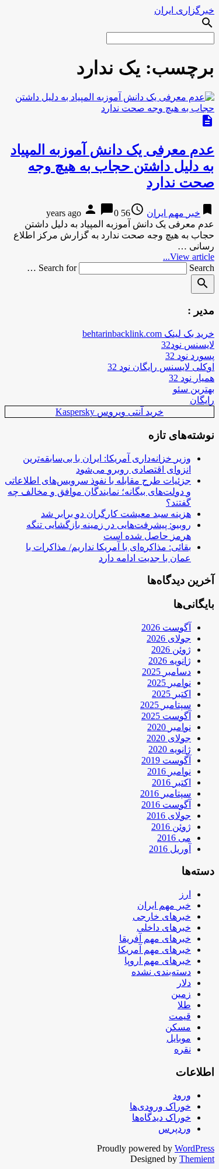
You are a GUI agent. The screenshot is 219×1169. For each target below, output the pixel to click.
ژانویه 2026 (169, 661)
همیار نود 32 (191, 378)
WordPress (194, 1148)
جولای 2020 (169, 738)
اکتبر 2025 (171, 694)
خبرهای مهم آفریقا (155, 938)
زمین (181, 994)
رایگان (202, 400)
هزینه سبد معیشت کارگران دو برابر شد (116, 514)
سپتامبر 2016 (165, 793)
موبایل (178, 1038)
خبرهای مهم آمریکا (154, 950)
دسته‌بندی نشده (161, 972)
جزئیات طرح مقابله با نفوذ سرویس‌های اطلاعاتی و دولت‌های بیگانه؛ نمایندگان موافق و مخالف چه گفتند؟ (98, 492)
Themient (196, 1159)
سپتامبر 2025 (165, 705)
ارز (185, 894)
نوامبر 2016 (169, 771)
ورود (182, 1095)
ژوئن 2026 (171, 649)
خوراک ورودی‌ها (160, 1106)
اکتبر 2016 (171, 782)
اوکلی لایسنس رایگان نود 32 (160, 367)
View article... (188, 257)
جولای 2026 (169, 638)
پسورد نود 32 (189, 356)
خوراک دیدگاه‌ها (161, 1117)
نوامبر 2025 (169, 683)
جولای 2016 (169, 816)
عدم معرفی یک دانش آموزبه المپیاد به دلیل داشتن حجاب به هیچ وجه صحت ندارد (112, 166)
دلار (184, 983)
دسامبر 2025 (166, 672)
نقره (182, 1049)
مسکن (178, 1027)
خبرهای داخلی (164, 927)
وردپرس (174, 1128)
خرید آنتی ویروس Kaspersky (109, 412)
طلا (184, 1005)
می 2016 (174, 838)
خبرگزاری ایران (184, 10)
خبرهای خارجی (162, 916)
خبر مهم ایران (173, 213)
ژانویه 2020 (169, 749)
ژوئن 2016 (171, 827)
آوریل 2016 (170, 849)
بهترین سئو (193, 389)
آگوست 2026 (166, 627)
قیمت (180, 1016)
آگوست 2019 (166, 760)
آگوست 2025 (166, 716)
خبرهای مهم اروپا (157, 961)
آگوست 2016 (166, 804)
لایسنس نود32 (187, 345)
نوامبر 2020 (169, 727)
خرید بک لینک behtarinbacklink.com (148, 334)
